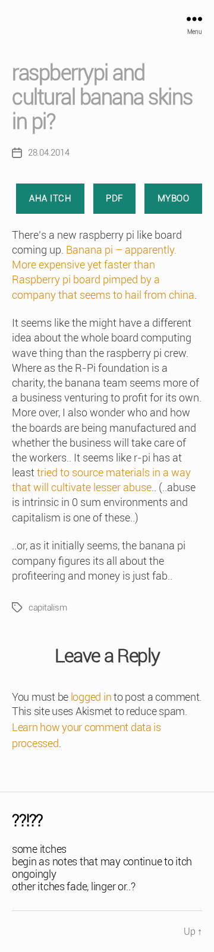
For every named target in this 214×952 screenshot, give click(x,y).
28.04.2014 (48, 152)
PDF (114, 198)
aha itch (50, 198)
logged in (91, 697)
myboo (174, 198)
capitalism (48, 607)
